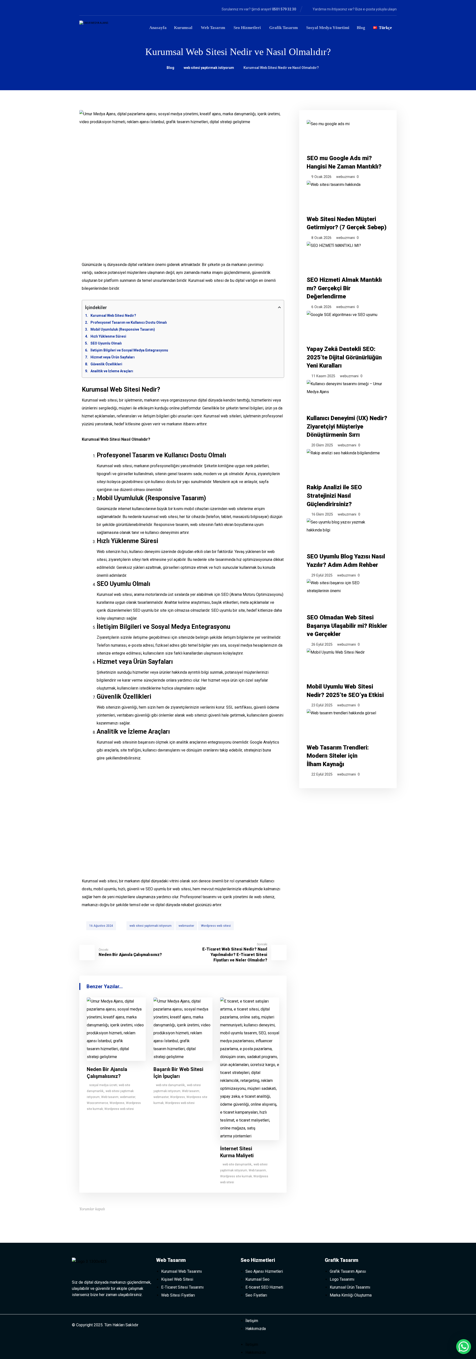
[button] (280, 1337)
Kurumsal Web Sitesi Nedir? (113, 316)
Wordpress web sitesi (216, 925)
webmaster (186, 925)
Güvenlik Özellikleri (106, 364)
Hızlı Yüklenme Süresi (108, 336)
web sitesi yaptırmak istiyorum (150, 925)
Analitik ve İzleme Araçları (111, 371)
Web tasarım (110, 1097)
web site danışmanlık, (170, 1085)
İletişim (251, 1320)
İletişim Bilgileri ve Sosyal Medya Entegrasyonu (129, 350)
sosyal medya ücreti (103, 1085)
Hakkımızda (255, 1328)
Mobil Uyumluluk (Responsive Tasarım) (122, 329)
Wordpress (117, 1103)
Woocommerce (97, 1103)
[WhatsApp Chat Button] (463, 1346)
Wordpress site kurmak (236, 1176)
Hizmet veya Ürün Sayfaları (112, 357)
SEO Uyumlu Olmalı (106, 343)
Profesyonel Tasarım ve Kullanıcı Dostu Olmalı (128, 322)
